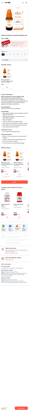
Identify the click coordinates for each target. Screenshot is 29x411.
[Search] (22, 2)
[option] (3, 54)
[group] (14, 19)
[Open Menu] (2, 2)
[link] (8, 3)
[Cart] (26, 2)
